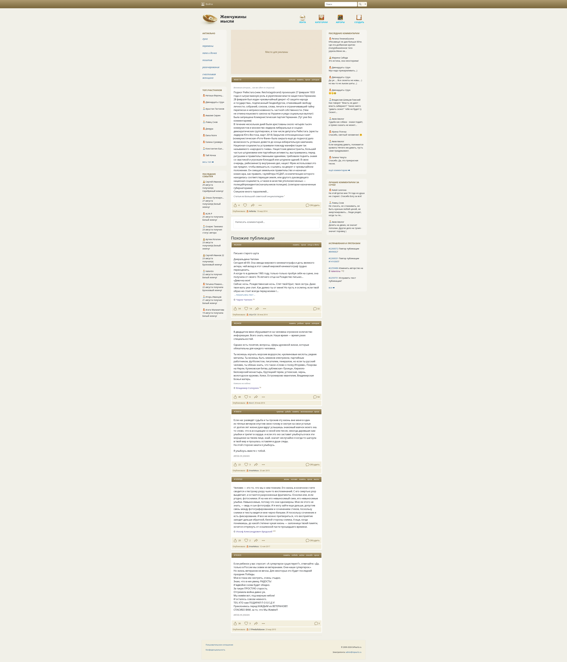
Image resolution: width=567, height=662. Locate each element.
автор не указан (242, 455)
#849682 (333, 251)
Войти (209, 4)
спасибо (309, 555)
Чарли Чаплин (244, 299)
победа (295, 555)
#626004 (237, 245)
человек (294, 479)
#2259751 (333, 277)
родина (300, 323)
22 (239, 464)
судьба (288, 411)
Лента (302, 16)
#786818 (237, 411)
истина (292, 79)
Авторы (340, 16)
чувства (280, 411)
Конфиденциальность (215, 650)
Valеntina (335, 271)
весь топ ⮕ (208, 162)
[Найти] (361, 4)
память (300, 79)
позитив (207, 60)
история (315, 79)
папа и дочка (209, 53)
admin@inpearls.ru (353, 652)
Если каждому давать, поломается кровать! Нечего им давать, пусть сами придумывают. (346, 147)
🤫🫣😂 (332, 93)
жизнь (286, 479)
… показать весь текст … (244, 295)
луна (205, 38)
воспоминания (307, 411)
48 (239, 396)
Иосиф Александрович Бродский (254, 531)
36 (239, 623)
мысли (316, 479)
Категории (321, 16)
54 (239, 308)
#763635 (237, 555)
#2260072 (333, 248)
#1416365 (333, 261)
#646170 (237, 79)
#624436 (237, 323)
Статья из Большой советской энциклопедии (259, 196)
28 (239, 540)
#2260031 (333, 258)
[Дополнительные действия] (260, 205)
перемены (208, 46)
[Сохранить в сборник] (244, 205)
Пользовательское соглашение (219, 645)
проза (307, 79)
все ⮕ (332, 287)
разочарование (210, 67)
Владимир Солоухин (247, 387)
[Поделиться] (252, 205)
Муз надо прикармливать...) (343, 70)
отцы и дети (313, 245)
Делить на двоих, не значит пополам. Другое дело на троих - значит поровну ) (345, 228)
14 (250, 308)
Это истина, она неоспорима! (344, 60)
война (301, 555)
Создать (359, 16)
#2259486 (333, 268)
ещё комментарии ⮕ (339, 170)
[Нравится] (235, 205)
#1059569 (238, 479)
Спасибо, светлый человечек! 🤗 (345, 134)
